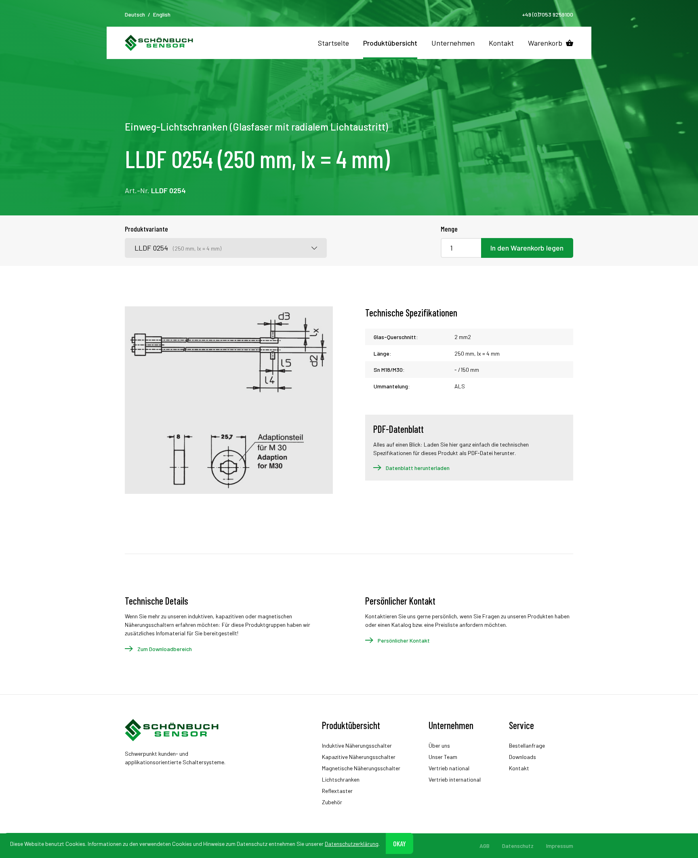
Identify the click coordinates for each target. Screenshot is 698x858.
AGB (484, 845)
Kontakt (501, 42)
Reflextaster (337, 790)
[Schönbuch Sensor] (159, 43)
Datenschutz (518, 845)
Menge (449, 228)
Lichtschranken (341, 779)
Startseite (333, 42)
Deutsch (135, 14)
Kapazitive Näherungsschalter (358, 756)
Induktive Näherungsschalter (357, 745)
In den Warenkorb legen (526, 247)
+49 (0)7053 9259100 (547, 14)
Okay (399, 843)
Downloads (522, 756)
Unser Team (443, 756)
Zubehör (332, 802)
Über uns (439, 745)
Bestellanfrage (527, 745)
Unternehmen (453, 42)
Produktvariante (146, 228)
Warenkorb (545, 42)
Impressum (559, 845)
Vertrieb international (455, 779)
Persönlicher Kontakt (404, 640)
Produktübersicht (390, 42)
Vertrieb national (449, 768)
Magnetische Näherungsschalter (361, 768)
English (161, 14)
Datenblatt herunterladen (418, 467)
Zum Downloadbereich (164, 648)
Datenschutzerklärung (351, 843)
